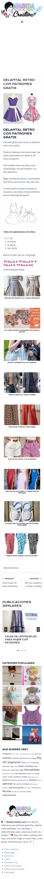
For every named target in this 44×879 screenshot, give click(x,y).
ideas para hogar (17, 770)
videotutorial (9, 795)
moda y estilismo (14, 777)
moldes (24, 777)
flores (28, 762)
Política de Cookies (13, 865)
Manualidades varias (23, 773)
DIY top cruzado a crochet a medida (33, 583)
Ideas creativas (25, 766)
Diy (39, 758)
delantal (8, 567)
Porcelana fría (36, 788)
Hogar (12, 766)
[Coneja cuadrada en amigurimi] (12, 695)
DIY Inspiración (11, 762)
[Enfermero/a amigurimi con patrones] (12, 675)
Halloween (6, 766)
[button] (22, 22)
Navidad (33, 780)
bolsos (14, 754)
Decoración (23, 758)
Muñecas (6, 780)
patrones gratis (16, 787)
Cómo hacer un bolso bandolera (10, 583)
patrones (7, 783)
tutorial (23, 791)
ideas (16, 766)
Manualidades (32, 769)
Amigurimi (6, 753)
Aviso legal (9, 872)
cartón (17, 754)
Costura (6, 758)
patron (39, 780)
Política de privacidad (14, 869)
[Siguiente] (38, 629)
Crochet (15, 758)
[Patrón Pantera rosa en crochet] (32, 735)
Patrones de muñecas (21, 784)
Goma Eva (35, 762)
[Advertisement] (22, 49)
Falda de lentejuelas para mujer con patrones (21, 639)
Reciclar (6, 791)
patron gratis (27, 788)
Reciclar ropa (16, 792)
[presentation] (22, 621)
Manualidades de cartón (8, 773)
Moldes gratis (31, 777)
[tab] (17, 650)
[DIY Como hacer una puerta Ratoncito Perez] (12, 733)
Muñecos (26, 780)
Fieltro (23, 762)
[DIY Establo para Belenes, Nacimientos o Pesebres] (12, 715)
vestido (28, 792)
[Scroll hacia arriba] (42, 874)
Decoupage (32, 758)
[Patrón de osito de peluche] (32, 695)
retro (16, 567)
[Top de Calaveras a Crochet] (32, 715)
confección (37, 754)
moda (33, 773)
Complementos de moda (27, 754)
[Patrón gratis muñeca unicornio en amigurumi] (32, 675)
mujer (36, 777)
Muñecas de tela (17, 780)
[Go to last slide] (5, 629)
